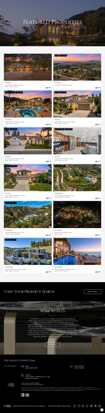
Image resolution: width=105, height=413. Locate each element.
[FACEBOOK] (74, 405)
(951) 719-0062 (79, 368)
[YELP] (87, 405)
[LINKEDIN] (83, 405)
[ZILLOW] (99, 405)
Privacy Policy (66, 406)
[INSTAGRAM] (78, 405)
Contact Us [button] (52, 344)
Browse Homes (92, 291)
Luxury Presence (39, 406)
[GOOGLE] (95, 405)
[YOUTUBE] (91, 405)
